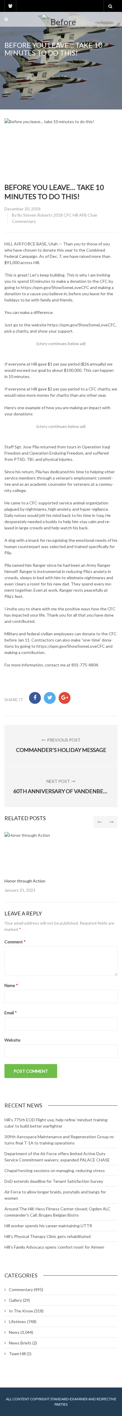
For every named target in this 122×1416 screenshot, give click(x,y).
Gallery (15, 1300)
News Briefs (20, 1342)
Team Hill (17, 1353)
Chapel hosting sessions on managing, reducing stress (54, 1170)
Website (12, 1039)
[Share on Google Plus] (64, 698)
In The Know (21, 1310)
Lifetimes (17, 1321)
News (14, 1332)
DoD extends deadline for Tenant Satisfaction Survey (53, 1181)
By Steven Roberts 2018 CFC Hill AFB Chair (57, 215)
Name (11, 985)
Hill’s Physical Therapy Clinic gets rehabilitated (47, 1236)
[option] (61, 862)
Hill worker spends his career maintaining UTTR (48, 1225)
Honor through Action (24, 880)
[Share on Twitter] (50, 698)
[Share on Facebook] (35, 698)
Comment (15, 941)
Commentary (24, 221)
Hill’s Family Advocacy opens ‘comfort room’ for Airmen (54, 1247)
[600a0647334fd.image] (57, 852)
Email (10, 1012)
